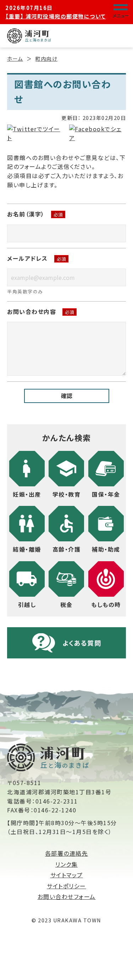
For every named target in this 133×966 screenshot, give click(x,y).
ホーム (15, 58)
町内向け (46, 58)
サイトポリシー (66, 886)
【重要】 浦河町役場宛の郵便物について (55, 16)
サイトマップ (66, 875)
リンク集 (66, 864)
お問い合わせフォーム (67, 896)
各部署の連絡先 (66, 853)
